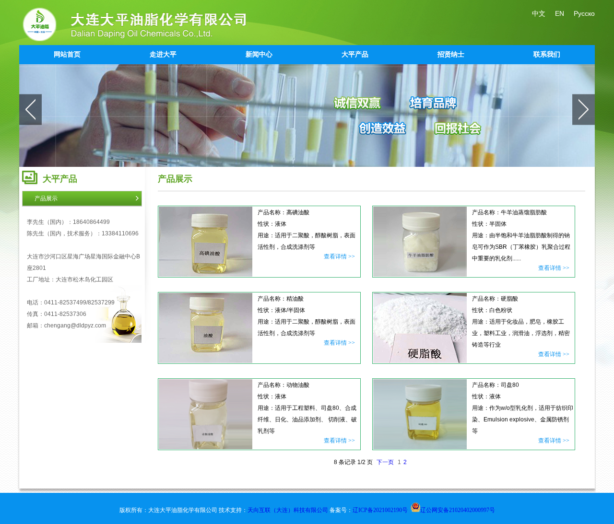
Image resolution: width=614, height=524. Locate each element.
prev (30, 109)
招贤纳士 (450, 54)
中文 (538, 13)
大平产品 (355, 54)
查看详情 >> (339, 256)
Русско (584, 13)
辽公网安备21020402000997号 (457, 510)
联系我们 (546, 54)
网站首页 (67, 54)
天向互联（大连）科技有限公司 (289, 510)
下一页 (385, 462)
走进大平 (163, 54)
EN (559, 13)
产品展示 (46, 198)
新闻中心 (259, 54)
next (583, 109)
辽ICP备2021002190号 (380, 510)
